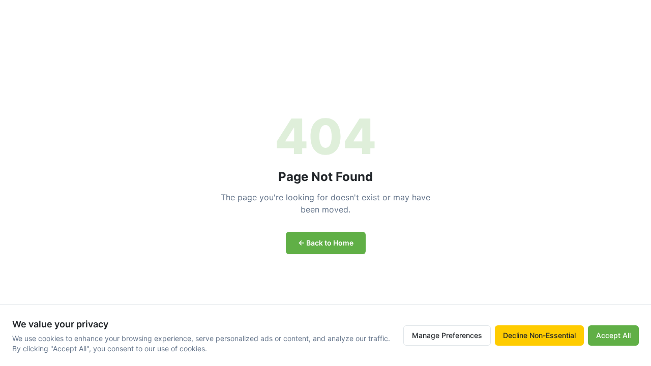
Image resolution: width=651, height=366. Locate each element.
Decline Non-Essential (539, 335)
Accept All (613, 335)
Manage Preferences (447, 335)
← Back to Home (325, 242)
